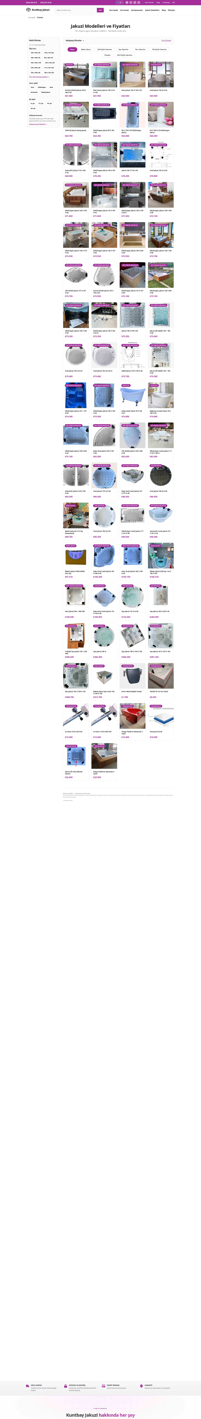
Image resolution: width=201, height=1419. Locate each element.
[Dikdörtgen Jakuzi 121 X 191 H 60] (132, 281)
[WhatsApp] (138, 2)
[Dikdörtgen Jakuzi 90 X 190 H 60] (104, 120)
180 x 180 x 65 (35, 58)
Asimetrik (34, 92)
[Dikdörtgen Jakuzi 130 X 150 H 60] (104, 241)
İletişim (171, 10)
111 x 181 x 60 (49, 68)
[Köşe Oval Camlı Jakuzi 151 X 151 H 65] (132, 481)
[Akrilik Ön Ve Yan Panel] (161, 682)
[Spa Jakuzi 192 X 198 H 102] (76, 682)
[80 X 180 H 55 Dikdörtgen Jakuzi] (161, 120)
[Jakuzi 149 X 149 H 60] (132, 321)
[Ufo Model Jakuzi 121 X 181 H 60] (76, 281)
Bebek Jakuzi (45, 92)
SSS (173, 2)
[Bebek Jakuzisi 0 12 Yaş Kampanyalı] (76, 521)
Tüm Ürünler (149, 2)
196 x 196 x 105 (36, 63)
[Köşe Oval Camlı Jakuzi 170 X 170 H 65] (104, 601)
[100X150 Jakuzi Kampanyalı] (76, 120)
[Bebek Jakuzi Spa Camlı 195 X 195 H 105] (104, 682)
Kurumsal (124, 10)
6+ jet (33, 103)
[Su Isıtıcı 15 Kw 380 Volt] (104, 722)
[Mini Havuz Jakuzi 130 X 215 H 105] (104, 80)
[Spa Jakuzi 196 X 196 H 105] (132, 642)
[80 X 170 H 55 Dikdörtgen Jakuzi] (132, 120)
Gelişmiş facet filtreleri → (38, 124)
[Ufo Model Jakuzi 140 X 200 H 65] (132, 441)
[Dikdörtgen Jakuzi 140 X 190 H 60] (104, 160)
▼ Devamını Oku (68, 800)
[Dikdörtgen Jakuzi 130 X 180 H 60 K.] (104, 321)
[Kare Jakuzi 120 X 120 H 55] (132, 80)
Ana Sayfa (113, 10)
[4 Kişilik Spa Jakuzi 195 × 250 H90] (76, 642)
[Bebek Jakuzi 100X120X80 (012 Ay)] (76, 561)
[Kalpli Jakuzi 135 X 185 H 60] (132, 361)
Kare (51, 87)
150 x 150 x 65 (35, 53)
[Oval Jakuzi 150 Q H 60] (161, 160)
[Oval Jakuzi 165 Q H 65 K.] (104, 361)
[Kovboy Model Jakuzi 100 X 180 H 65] (76, 80)
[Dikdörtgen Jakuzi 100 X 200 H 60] (132, 241)
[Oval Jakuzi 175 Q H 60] (104, 481)
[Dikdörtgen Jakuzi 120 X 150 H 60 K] (132, 201)
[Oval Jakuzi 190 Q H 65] (104, 521)
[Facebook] (127, 2)
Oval (32, 87)
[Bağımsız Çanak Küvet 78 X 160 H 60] (161, 401)
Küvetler (108, 55)
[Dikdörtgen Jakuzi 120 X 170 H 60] (76, 241)
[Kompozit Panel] (161, 722)
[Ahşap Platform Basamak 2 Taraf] (132, 722)
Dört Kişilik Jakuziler (124, 55)
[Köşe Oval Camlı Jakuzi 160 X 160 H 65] (104, 561)
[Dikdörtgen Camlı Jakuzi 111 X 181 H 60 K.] (161, 441)
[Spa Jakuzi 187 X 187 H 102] (161, 642)
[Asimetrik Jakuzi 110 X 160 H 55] (76, 160)
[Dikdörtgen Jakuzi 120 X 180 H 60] (161, 241)
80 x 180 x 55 (48, 58)
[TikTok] (130, 2)
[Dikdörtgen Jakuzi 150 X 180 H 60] (104, 401)
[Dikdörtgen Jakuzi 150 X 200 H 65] (76, 441)
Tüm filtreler (166, 40)
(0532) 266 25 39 (31, 3)
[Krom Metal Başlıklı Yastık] (132, 682)
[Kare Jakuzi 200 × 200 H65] (76, 601)
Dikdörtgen (42, 87)
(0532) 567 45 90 (45, 3)
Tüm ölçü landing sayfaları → (39, 77)
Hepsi (72, 49)
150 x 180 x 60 (35, 73)
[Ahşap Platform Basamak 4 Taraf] (104, 762)
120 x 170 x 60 (49, 53)
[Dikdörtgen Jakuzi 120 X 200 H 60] (161, 281)
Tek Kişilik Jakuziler (159, 49)
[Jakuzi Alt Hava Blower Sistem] (76, 762)
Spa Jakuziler (123, 49)
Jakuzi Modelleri (152, 10)
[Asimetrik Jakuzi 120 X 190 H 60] (76, 481)
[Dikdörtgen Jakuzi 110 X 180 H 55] (104, 201)
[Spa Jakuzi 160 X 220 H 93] (161, 601)
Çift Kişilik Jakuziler (104, 49)
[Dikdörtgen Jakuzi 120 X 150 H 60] (76, 201)
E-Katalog (166, 2)
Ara (100, 10)
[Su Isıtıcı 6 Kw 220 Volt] (76, 722)
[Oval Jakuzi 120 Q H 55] (161, 80)
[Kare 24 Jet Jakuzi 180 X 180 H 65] (132, 561)
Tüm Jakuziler (140, 49)
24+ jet (33, 108)
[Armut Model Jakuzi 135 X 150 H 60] (104, 281)
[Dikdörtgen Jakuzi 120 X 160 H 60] (161, 201)
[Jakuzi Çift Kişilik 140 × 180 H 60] (161, 321)
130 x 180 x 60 (35, 68)
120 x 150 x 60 (50, 63)
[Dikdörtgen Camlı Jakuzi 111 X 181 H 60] (132, 521)
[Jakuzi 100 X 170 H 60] (132, 160)
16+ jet (49, 103)
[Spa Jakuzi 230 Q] (104, 642)
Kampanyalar (137, 10)
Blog (158, 2)
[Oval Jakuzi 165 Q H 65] (76, 361)
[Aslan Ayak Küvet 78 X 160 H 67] (132, 401)
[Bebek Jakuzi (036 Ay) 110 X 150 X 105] (161, 561)
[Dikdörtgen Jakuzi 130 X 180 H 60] (76, 321)
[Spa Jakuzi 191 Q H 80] (132, 601)
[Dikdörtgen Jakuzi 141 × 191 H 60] (76, 401)
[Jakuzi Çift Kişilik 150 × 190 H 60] (161, 361)
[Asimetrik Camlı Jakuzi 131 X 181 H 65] (161, 521)
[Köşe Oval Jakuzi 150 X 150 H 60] (104, 441)
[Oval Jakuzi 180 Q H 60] (161, 481)
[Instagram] (134, 2)
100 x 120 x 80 (49, 73)
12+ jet (41, 103)
